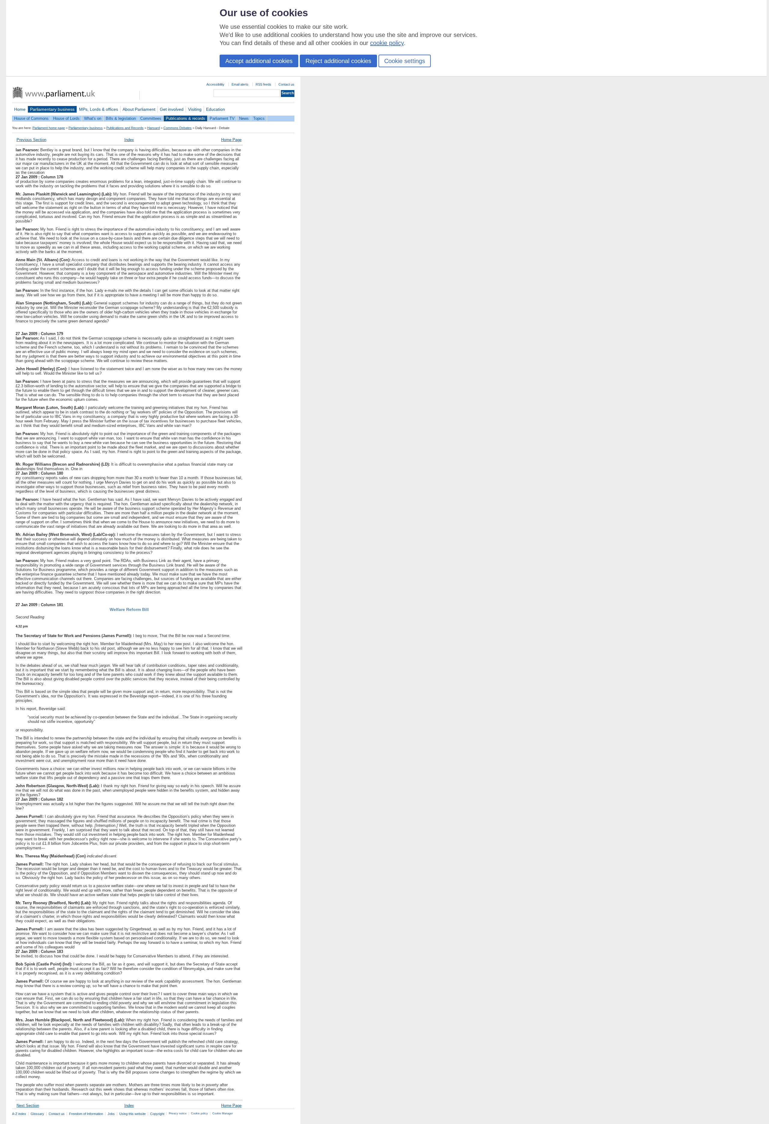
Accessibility (215, 84)
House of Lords (66, 118)
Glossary (37, 1114)
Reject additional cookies (338, 61)
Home (20, 109)
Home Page (231, 139)
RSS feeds (263, 84)
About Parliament (139, 109)
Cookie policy (199, 1113)
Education (215, 109)
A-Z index (19, 1114)
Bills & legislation (121, 118)
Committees (150, 118)
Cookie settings (404, 61)
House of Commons (31, 118)
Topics (259, 118)
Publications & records (185, 118)
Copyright (157, 1114)
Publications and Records (125, 128)
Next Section (28, 1105)
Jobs (111, 1114)
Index (129, 139)
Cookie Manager (222, 1113)
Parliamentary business (52, 109)
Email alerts (240, 84)
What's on (92, 118)
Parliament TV (222, 118)
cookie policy (387, 43)
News (244, 118)
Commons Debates (177, 128)
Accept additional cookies (259, 61)
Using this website (132, 1114)
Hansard (153, 128)
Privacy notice (178, 1113)
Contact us (286, 84)
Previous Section (31, 139)
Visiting (195, 109)
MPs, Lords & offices (98, 109)
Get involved (172, 109)
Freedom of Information (86, 1114)
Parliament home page (48, 128)
